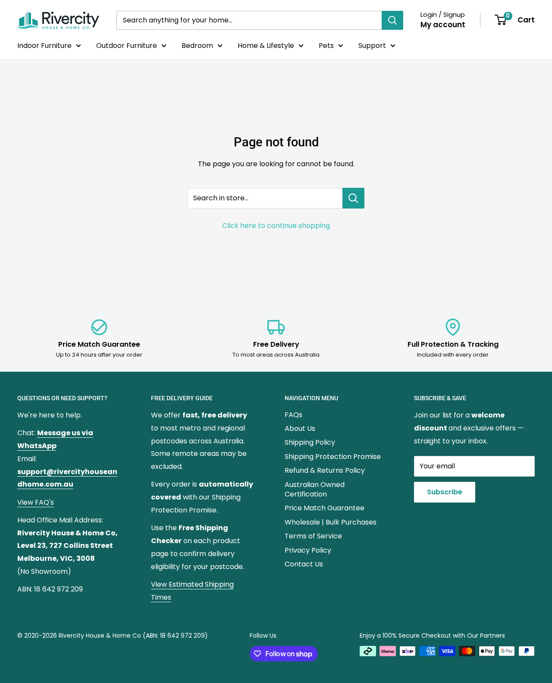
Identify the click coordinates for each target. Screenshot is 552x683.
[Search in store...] (353, 198)
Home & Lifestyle (266, 46)
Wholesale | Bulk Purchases (330, 522)
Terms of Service (313, 536)
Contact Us (304, 564)
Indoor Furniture (44, 46)
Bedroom (197, 46)
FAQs (293, 415)
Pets (326, 46)
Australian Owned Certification (315, 489)
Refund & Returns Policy (325, 470)
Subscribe (444, 492)
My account (442, 24)
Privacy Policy (308, 550)
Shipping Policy (310, 442)
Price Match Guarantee (324, 508)
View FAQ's (35, 502)
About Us (300, 428)
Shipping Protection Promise (333, 457)
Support (372, 46)
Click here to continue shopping (276, 226)
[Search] (392, 20)
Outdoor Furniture (126, 46)
